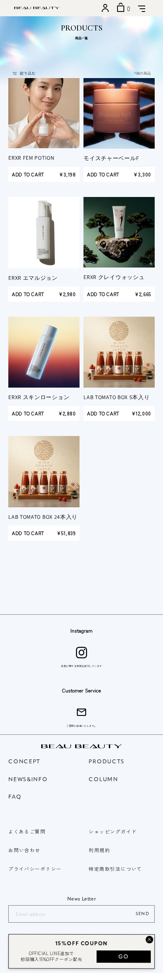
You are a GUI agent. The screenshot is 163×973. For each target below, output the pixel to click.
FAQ (14, 797)
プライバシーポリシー (34, 868)
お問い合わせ (24, 850)
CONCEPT (24, 762)
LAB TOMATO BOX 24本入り (43, 516)
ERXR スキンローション (38, 397)
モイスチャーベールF (111, 158)
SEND (142, 914)
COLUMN (103, 780)
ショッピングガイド (112, 831)
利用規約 (99, 850)
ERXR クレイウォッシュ (113, 277)
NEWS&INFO (27, 780)
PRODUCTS (106, 762)
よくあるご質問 (26, 831)
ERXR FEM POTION (31, 157)
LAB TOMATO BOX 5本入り (116, 397)
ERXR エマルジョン (33, 277)
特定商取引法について (115, 868)
